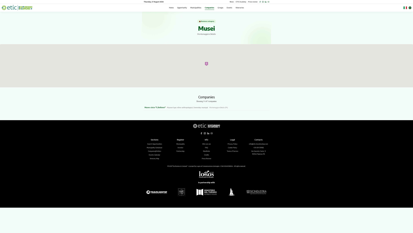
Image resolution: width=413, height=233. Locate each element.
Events (229, 8)
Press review (252, 2)
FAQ (206, 148)
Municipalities (195, 8)
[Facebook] (260, 2)
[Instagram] (263, 2)
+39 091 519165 (258, 148)
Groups (220, 8)
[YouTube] (268, 2)
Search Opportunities (154, 144)
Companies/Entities (154, 151)
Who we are (206, 144)
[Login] (410, 7)
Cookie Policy (232, 148)
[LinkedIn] (266, 2)
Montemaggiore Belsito (206, 34)
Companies (209, 8)
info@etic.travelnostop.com (258, 144)
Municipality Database (154, 148)
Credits (206, 155)
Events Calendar (154, 155)
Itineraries (240, 8)
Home (171, 8)
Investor (180, 148)
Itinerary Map (154, 158)
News (232, 2)
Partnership (180, 151)
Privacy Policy (232, 144)
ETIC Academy (241, 2)
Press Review (206, 158)
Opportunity (182, 8)
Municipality (180, 144)
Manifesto (206, 151)
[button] (206, 64)
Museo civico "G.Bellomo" (155, 107)
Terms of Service (232, 151)
